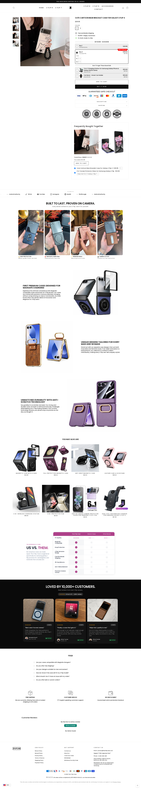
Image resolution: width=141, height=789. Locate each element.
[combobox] (120, 168)
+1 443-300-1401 (102, 756)
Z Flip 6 (87, 6)
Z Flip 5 (96, 6)
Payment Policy (39, 762)
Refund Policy (39, 753)
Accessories (108, 6)
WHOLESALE (67, 758)
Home (41, 8)
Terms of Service (39, 758)
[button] (101, 46)
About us (66, 753)
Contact (98, 9)
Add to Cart (81, 163)
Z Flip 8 (49, 8)
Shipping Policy (39, 760)
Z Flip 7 (58, 8)
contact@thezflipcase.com (105, 750)
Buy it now (102, 86)
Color (77, 25)
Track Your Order (69, 755)
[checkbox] (101, 70)
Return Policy (38, 751)
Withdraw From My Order (71, 760)
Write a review (70, 725)
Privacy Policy (39, 755)
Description (102, 101)
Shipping (101, 105)
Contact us (67, 751)
